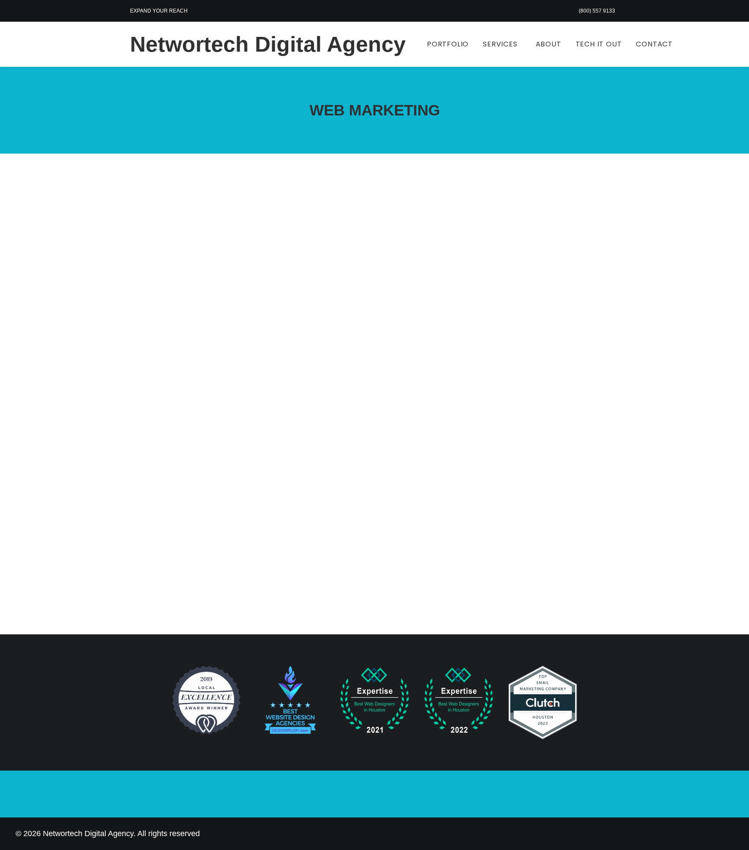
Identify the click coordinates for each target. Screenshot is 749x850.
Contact (654, 44)
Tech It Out (599, 44)
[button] (374, 345)
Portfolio (448, 44)
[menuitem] (599, 11)
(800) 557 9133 (597, 11)
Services (500, 44)
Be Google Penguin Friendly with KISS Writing (251, 526)
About (548, 44)
